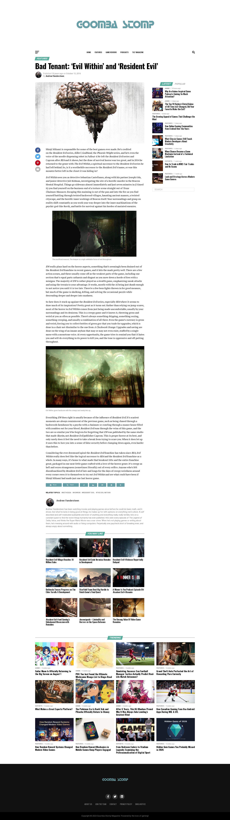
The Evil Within (103, 493)
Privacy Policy (126, 804)
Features (98, 52)
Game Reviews (111, 52)
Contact (113, 804)
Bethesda (67, 493)
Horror (77, 493)
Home (89, 52)
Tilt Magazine (137, 52)
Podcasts (124, 52)
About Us (88, 804)
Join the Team (100, 804)
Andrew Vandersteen (55, 76)
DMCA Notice (140, 804)
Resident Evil (89, 493)
